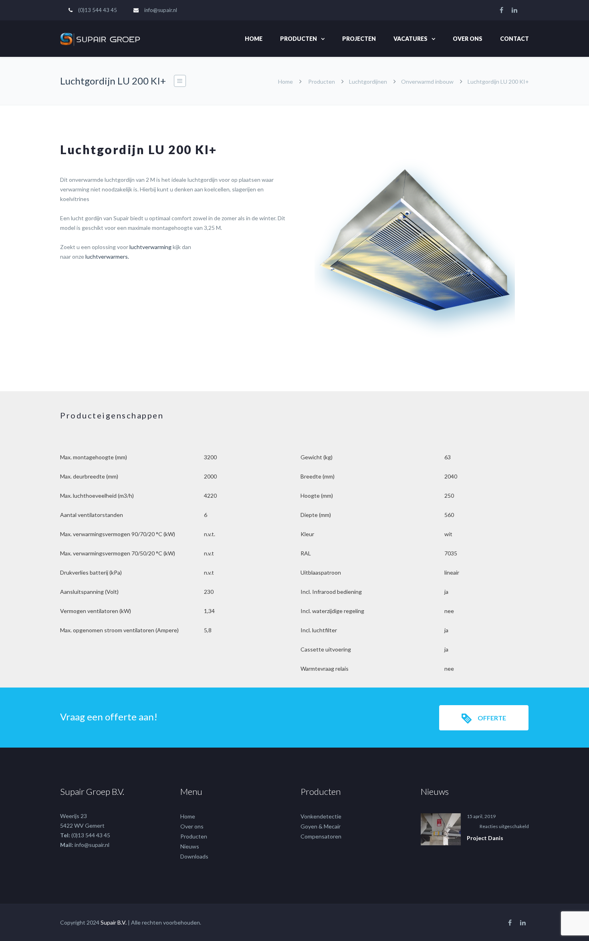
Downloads (194, 856)
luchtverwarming (150, 246)
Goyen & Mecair (321, 826)
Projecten (359, 38)
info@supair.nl (160, 10)
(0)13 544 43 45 (97, 10)
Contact (514, 38)
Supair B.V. (114, 922)
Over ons (467, 38)
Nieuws (189, 846)
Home (253, 38)
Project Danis (485, 837)
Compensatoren (321, 836)
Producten (298, 38)
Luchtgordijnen (368, 81)
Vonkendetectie (321, 816)
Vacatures (410, 38)
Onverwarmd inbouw (427, 81)
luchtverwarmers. (107, 256)
